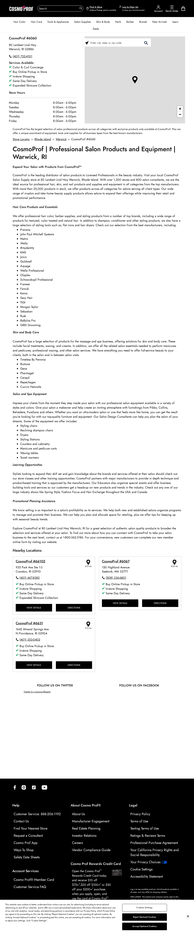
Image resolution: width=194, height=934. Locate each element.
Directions (74, 607)
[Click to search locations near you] (87, 42)
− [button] (180, 114)
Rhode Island (42, 139)
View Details (34, 607)
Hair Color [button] (19, 22)
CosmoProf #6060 (23, 38)
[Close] (188, 916)
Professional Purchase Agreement (154, 842)
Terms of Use (139, 821)
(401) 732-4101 (22, 56)
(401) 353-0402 (30, 639)
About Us (78, 814)
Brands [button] (143, 22)
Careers (77, 842)
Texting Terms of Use (144, 828)
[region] (97, 917)
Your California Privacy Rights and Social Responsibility (154, 852)
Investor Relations (84, 835)
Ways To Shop (24, 850)
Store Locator (21, 139)
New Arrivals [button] (159, 22)
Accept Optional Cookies (144, 926)
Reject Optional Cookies (144, 916)
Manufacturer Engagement (90, 821)
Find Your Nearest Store (30, 828)
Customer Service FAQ (30, 886)
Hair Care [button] (36, 22)
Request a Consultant (28, 835)
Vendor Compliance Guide (91, 850)
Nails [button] (118, 22)
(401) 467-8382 (30, 578)
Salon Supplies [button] (82, 22)
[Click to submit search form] (146, 42)
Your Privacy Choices (145, 862)
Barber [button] (130, 22)
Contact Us (21, 821)
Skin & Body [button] (103, 22)
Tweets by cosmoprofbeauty (37, 691)
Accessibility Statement (146, 876)
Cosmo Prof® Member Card (34, 879)
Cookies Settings (144, 907)
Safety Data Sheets (27, 857)
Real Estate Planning (86, 828)
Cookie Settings (141, 869)
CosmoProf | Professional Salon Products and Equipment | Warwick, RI (94, 153)
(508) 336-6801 (116, 578)
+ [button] (180, 108)
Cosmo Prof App (26, 842)
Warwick (61, 139)
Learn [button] (175, 22)
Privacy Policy (140, 814)
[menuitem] (19, 21)
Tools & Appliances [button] (58, 22)
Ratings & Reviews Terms (147, 835)
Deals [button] (96, 29)
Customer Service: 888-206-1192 (37, 814)
